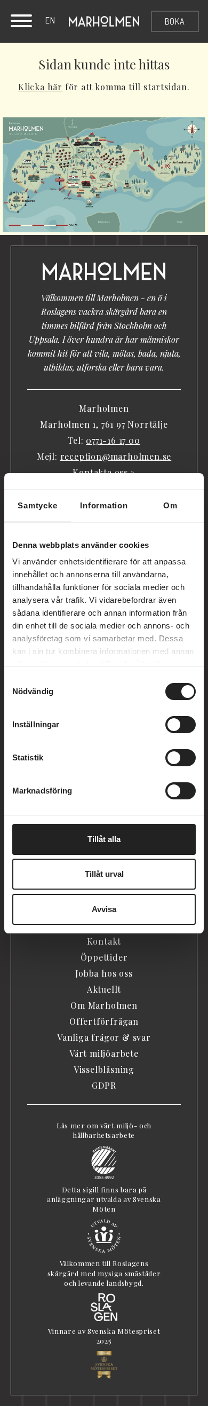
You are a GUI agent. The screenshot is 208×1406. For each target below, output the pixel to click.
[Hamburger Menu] (21, 22)
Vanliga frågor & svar (104, 1037)
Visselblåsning (104, 1069)
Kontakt (104, 941)
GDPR (104, 1085)
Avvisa (104, 909)
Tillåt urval (104, 873)
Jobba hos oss (103, 973)
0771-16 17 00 (113, 440)
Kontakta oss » (104, 472)
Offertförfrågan (104, 1021)
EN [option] (50, 20)
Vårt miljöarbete (104, 1053)
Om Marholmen (104, 1005)
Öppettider (104, 957)
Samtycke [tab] (37, 505)
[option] (50, 20)
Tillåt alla (104, 839)
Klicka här (40, 86)
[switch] (180, 724)
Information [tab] (103, 505)
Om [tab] (170, 505)
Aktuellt (104, 989)
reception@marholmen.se (116, 456)
